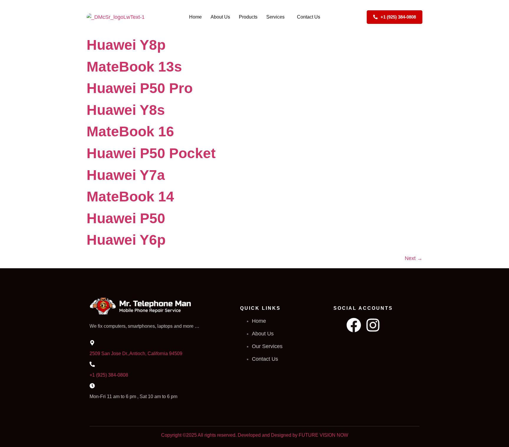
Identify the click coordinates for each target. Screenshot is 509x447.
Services (275, 16)
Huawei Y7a (126, 175)
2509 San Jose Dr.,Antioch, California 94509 (136, 353)
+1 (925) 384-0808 (109, 375)
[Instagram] (373, 325)
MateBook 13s (134, 66)
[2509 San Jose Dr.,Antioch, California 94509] (92, 342)
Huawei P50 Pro (140, 88)
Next (413, 258)
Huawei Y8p (126, 45)
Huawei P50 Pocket (151, 153)
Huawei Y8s (126, 110)
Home (195, 16)
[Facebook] (353, 325)
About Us (220, 16)
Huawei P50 (126, 218)
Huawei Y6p (126, 240)
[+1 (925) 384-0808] (92, 364)
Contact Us (308, 16)
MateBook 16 (130, 131)
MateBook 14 (130, 196)
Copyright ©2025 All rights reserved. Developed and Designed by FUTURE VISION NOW (254, 435)
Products (248, 16)
